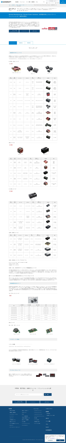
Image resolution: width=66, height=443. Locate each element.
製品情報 (10, 408)
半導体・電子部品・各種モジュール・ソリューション (12, 9)
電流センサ (36, 9)
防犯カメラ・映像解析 (25, 419)
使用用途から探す (37, 421)
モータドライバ (39, 8)
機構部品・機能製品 (13, 412)
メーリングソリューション (26, 423)
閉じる (60, 440)
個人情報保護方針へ (50, 440)
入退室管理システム (13, 419)
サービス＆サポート (25, 425)
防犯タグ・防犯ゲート (25, 410)
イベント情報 (48, 421)
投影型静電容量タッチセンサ (47, 9)
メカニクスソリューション (38, 414)
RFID (23, 414)
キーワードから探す (37, 423)
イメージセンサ (19, 9)
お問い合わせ (63, 2)
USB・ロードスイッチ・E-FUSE (47, 8)
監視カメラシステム (13, 421)
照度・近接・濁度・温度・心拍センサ (22, 10)
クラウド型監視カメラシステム (14, 423)
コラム (47, 424)
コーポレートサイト (49, 408)
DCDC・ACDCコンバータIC (21, 8)
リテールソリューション (38, 412)
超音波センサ (40, 9)
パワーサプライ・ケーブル (14, 414)
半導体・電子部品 (12, 410)
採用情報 (47, 411)
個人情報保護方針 (52, 438)
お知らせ (47, 418)
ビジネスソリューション (38, 410)
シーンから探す (36, 419)
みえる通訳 (23, 421)
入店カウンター (24, 412)
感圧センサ (32, 9)
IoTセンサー (11, 425)
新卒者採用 (48, 413)
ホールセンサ (28, 9)
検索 (48, 394)
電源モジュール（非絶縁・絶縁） (31, 8)
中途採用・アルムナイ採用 (51, 415)
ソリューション (36, 408)
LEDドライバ (54, 8)
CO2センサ (24, 9)
